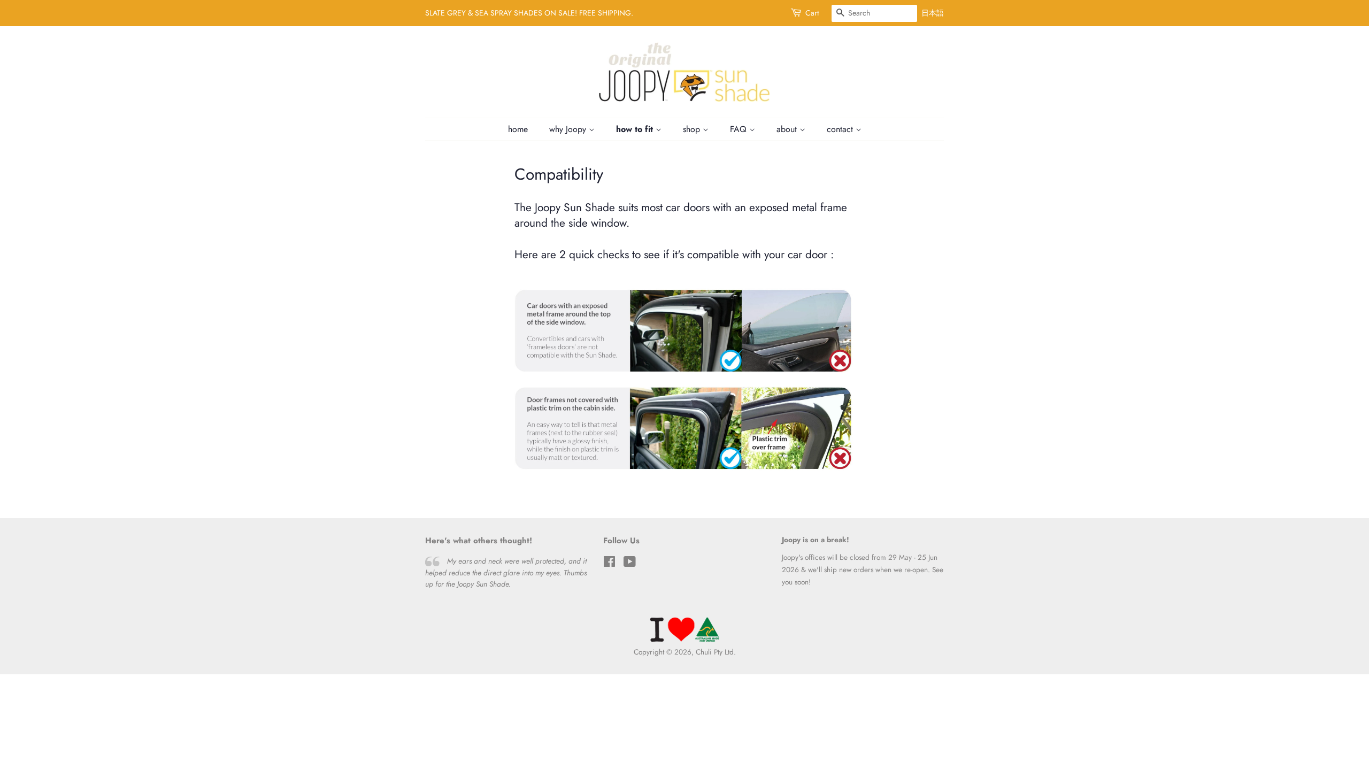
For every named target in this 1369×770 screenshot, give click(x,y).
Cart (812, 12)
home (518, 129)
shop (693, 129)
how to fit (636, 129)
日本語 (932, 12)
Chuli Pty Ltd (715, 651)
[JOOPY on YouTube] (630, 563)
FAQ (739, 129)
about (787, 129)
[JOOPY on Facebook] (609, 563)
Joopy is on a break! (815, 539)
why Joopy (569, 129)
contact (841, 129)
